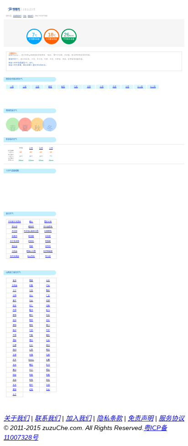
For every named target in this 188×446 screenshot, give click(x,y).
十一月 (140, 87)
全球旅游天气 (17, 16)
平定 (48, 330)
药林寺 (31, 241)
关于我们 (16, 418)
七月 (89, 87)
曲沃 (48, 345)
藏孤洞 (31, 227)
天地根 (48, 236)
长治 (48, 280)
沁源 (14, 345)
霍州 (31, 310)
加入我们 (78, 418)
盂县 (14, 380)
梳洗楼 (31, 236)
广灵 (48, 295)
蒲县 (14, 340)
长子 (14, 394)
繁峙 (48, 290)
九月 (114, 87)
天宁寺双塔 (14, 241)
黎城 (31, 325)
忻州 (48, 365)
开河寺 (14, 231)
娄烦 (31, 320)
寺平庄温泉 (14, 256)
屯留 (48, 355)
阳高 (48, 375)
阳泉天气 (30, 16)
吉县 (48, 315)
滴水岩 (14, 246)
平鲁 (31, 335)
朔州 (14, 350)
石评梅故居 (47, 251)
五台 (14, 365)
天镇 (31, 355)
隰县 (48, 370)
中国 (24, 16)
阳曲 (31, 375)
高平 (14, 300)
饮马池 (48, 256)
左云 (48, 389)
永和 (48, 385)
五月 (63, 87)
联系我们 (47, 418)
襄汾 (14, 370)
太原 (14, 355)
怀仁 (31, 305)
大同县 (14, 285)
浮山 (31, 295)
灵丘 (48, 320)
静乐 (31, 315)
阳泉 (14, 375)
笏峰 (31, 246)
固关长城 (48, 222)
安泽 (14, 280)
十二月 (153, 87)
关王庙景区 (47, 227)
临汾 (14, 330)
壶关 (14, 305)
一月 (12, 87)
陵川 (48, 325)
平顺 (14, 335)
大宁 (14, 290)
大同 (31, 290)
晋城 (14, 315)
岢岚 (14, 320)
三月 (37, 87)
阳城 (31, 380)
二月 (24, 87)
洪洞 (14, 310)
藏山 (31, 222)
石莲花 (14, 236)
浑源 (48, 300)
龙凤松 (48, 246)
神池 (48, 350)
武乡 (14, 360)
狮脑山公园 (31, 251)
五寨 (48, 360)
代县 (48, 285)
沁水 (31, 345)
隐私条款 (109, 418)
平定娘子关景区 (14, 222)
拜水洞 (14, 227)
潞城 (14, 325)
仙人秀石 (31, 256)
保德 (31, 280)
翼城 (14, 389)
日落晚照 (48, 231)
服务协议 (171, 418)
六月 (76, 87)
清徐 (31, 340)
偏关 (48, 335)
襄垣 (31, 365)
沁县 (48, 340)
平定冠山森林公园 (31, 231)
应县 (48, 380)
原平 (31, 385)
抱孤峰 (48, 241)
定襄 (31, 285)
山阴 (31, 350)
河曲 (48, 305)
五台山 (31, 360)
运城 (31, 389)
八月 (102, 87)
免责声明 (140, 418)
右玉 (14, 385)
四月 (50, 87)
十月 (127, 87)
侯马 (48, 310)
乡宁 (31, 370)
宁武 (31, 330)
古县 (31, 300)
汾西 (14, 295)
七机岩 (14, 251)
